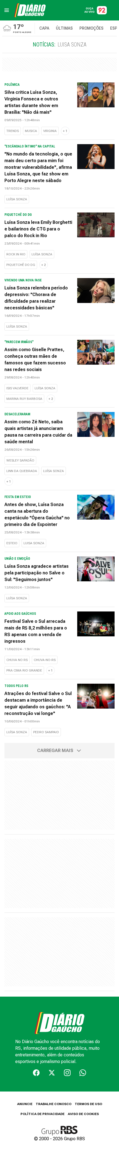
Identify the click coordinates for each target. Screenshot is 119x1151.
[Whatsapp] (82, 1072)
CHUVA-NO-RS (45, 660)
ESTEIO (11, 543)
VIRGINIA (50, 131)
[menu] (6, 10)
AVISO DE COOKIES (83, 1114)
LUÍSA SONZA (16, 199)
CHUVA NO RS (17, 660)
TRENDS (12, 131)
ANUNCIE (24, 1104)
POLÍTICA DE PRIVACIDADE (42, 1114)
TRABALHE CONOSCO (53, 1104)
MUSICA (31, 131)
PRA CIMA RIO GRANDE (24, 670)
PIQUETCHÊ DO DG (20, 265)
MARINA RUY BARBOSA (24, 399)
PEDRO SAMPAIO (46, 732)
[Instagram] (67, 1072)
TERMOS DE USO (88, 1104)
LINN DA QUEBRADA (21, 471)
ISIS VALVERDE (17, 388)
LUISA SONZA (34, 543)
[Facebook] (36, 1072)
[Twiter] (51, 1072)
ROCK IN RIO (15, 254)
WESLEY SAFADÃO (20, 460)
